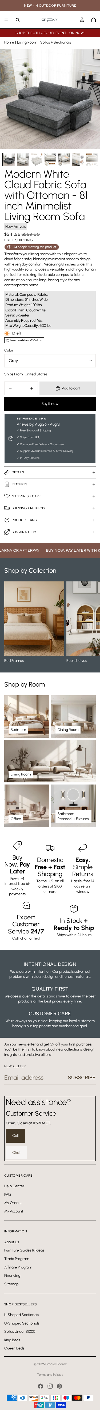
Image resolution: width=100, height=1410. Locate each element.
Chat (16, 1152)
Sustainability (24, 532)
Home (9, 42)
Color (8, 350)
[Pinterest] (59, 1386)
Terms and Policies (50, 1375)
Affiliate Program (18, 1267)
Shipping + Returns (28, 508)
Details (18, 472)
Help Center (14, 1186)
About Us (11, 1242)
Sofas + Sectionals (55, 42)
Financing (12, 1275)
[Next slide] (90, 622)
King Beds (12, 1340)
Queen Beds (14, 1348)
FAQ (7, 1194)
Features (19, 484)
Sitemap (11, 1284)
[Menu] (6, 20)
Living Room (27, 42)
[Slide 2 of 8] (23, 159)
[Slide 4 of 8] (50, 159)
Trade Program (16, 1259)
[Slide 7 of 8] (92, 159)
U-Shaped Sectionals (21, 1323)
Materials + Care (26, 496)
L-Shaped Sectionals (21, 1315)
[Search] (17, 20)
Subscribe (82, 1077)
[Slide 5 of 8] (64, 159)
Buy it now (50, 403)
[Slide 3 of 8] (36, 159)
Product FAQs (24, 520)
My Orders (12, 1203)
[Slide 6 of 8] (78, 159)
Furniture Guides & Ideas (24, 1250)
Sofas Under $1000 (19, 1331)
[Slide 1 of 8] (9, 159)
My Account (13, 1211)
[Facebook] (40, 1386)
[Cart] (93, 20)
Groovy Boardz (56, 1364)
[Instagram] (50, 1386)
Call (15, 1135)
